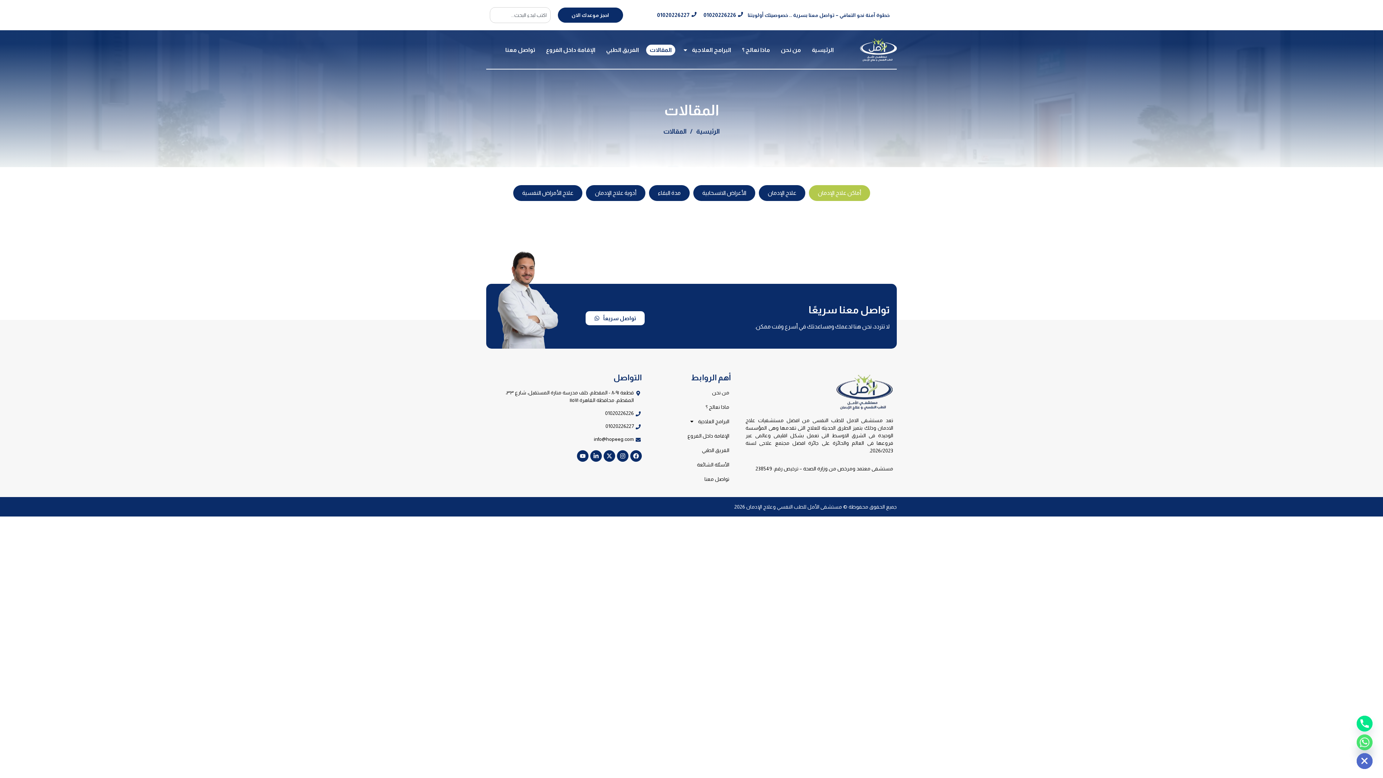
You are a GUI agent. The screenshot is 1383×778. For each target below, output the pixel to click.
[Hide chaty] (1365, 761)
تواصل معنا (520, 50)
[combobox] (520, 15)
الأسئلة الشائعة (713, 465)
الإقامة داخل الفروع (570, 50)
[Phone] (1365, 724)
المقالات (661, 50)
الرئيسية (823, 50)
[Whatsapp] (1365, 742)
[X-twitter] (609, 456)
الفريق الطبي (622, 50)
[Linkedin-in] (596, 456)
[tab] (839, 193)
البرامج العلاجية (711, 50)
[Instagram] (622, 456)
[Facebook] (636, 456)
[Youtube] (582, 456)
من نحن (791, 50)
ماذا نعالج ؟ (756, 50)
